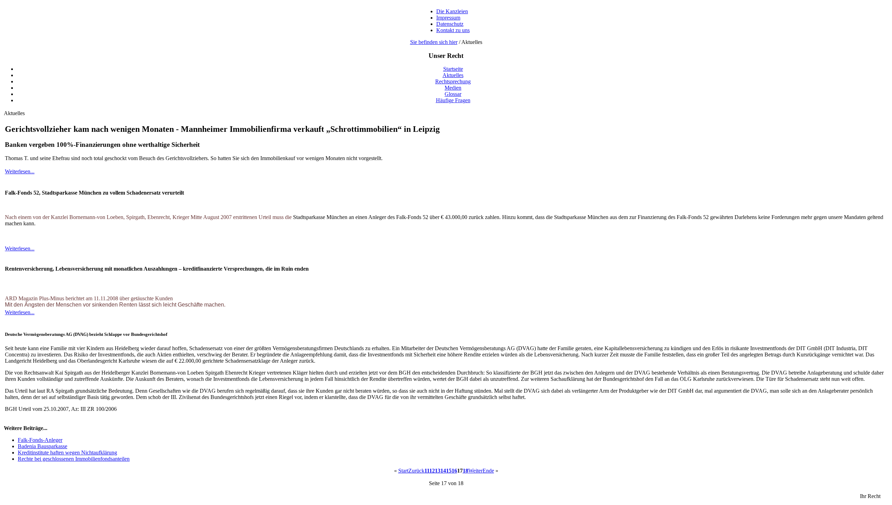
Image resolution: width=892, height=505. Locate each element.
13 (437, 471)
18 (465, 471)
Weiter (475, 471)
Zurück (416, 471)
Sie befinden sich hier (433, 42)
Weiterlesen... (19, 171)
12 (432, 471)
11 (426, 471)
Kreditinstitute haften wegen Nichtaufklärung (67, 452)
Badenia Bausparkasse (42, 446)
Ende (488, 471)
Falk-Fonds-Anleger (40, 440)
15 (449, 471)
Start (403, 471)
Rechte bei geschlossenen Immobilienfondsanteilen (74, 459)
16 (454, 471)
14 (443, 471)
